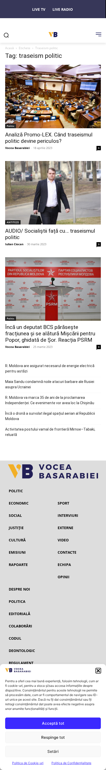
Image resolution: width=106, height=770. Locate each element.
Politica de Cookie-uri (27, 763)
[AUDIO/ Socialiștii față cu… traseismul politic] (53, 192)
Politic (10, 126)
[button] (98, 670)
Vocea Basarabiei (17, 148)
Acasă (9, 48)
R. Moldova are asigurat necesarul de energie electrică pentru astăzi (49, 368)
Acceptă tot (53, 723)
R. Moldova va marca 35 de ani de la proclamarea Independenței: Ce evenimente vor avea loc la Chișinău (49, 400)
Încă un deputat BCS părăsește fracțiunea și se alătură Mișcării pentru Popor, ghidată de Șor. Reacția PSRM (50, 333)
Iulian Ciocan (14, 244)
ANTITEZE (13, 222)
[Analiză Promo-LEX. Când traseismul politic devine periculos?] (53, 96)
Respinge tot (53, 737)
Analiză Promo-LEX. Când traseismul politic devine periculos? (49, 138)
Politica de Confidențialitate (71, 763)
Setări (53, 751)
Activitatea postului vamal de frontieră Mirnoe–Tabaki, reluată (50, 432)
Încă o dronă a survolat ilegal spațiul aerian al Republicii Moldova (50, 416)
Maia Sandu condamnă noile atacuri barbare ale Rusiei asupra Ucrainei (49, 384)
